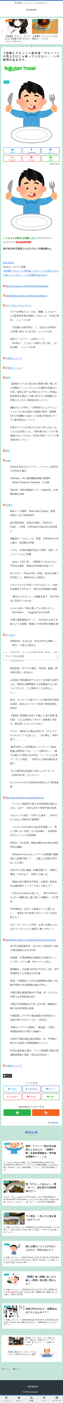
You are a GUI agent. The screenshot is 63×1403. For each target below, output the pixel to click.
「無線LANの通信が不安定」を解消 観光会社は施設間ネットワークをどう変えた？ (33, 883)
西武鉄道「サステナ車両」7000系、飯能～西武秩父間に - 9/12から (34, 670)
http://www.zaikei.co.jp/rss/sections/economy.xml (31, 940)
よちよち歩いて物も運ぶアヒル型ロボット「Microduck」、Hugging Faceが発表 (32, 610)
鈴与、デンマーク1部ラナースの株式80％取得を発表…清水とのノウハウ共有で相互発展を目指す (34, 704)
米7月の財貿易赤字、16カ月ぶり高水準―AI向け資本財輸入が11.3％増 (34, 948)
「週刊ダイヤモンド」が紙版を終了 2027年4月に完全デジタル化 (34, 598)
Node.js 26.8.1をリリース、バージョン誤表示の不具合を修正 (34, 468)
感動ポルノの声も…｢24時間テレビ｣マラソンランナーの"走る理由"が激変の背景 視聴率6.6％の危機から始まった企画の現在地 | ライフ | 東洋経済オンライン (33, 413)
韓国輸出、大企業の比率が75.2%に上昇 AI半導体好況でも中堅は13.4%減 (34, 971)
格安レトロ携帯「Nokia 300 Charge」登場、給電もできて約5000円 (33, 513)
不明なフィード (14, 358)
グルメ (8, 1076)
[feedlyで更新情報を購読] (17, 1112)
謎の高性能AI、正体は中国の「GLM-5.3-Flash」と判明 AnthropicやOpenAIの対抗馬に (33, 526)
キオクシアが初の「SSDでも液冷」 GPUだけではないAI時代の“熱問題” (34, 817)
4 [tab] (35, 46)
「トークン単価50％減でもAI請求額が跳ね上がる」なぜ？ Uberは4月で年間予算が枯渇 (33, 806)
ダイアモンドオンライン (18, 305)
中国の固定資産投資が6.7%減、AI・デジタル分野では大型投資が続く (33, 994)
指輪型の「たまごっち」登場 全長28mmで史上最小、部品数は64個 (34, 540)
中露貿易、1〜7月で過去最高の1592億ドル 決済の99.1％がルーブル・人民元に (34, 1017)
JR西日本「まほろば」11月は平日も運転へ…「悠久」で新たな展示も (34, 643)
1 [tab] (22, 46)
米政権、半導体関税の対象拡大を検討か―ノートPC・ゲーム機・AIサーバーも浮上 (33, 959)
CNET (9, 505)
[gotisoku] (31, 231)
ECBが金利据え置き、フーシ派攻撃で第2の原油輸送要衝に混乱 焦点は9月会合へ (34, 1052)
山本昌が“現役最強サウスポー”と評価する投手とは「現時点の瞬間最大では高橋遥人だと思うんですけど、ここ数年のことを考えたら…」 (34, 686)
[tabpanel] (18, 30)
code (8, 460)
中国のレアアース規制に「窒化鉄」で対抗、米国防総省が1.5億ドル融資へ (33, 1029)
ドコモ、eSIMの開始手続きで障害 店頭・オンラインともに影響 (34, 552)
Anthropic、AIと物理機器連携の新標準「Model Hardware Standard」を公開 (30, 480)
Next (60, 31)
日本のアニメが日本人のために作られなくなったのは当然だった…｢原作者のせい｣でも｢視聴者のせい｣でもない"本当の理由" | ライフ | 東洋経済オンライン (34, 433)
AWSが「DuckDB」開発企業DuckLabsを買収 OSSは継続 (35, 845)
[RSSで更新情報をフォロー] (45, 1112)
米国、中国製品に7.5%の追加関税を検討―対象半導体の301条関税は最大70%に (34, 983)
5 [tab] (40, 46)
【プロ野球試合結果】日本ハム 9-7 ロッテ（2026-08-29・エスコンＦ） (32, 773)
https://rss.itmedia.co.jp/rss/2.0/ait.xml (25, 798)
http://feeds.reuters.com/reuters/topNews (26, 296)
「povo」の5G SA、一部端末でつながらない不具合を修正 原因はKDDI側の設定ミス (33, 563)
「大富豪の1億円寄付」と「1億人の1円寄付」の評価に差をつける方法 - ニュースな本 (34, 329)
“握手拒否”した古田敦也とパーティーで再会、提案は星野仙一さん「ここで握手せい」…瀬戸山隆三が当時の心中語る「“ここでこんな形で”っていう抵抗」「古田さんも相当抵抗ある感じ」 (34, 755)
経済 (8, 377)
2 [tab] (27, 46)
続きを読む (9, 262)
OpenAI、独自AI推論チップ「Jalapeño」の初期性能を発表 (34, 492)
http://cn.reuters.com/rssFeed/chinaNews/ (27, 286)
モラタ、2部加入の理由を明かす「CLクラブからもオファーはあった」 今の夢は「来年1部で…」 (34, 735)
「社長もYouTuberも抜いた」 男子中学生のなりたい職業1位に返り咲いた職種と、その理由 (34, 897)
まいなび (10, 635)
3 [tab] (31, 46)
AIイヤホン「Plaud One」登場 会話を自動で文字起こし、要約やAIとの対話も (34, 575)
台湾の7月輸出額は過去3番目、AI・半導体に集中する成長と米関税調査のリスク (33, 1041)
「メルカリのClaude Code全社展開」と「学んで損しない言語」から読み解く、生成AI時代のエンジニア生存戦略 (33, 831)
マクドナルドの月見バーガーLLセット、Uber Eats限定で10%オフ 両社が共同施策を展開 (34, 587)
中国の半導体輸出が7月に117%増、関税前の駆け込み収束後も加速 (33, 1006)
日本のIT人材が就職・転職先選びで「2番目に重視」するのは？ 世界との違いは (34, 872)
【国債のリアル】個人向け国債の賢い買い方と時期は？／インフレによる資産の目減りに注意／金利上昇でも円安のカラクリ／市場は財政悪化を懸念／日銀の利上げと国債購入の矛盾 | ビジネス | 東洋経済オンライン (33, 391)
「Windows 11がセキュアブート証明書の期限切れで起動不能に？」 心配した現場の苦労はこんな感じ (34, 858)
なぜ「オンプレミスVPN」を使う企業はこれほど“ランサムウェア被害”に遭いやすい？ (33, 927)
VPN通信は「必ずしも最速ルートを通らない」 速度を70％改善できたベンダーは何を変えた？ (33, 913)
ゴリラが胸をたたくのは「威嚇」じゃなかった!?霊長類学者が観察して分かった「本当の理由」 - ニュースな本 (34, 315)
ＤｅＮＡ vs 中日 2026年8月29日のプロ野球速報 (34, 784)
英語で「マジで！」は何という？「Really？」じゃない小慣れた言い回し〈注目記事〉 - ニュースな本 (33, 343)
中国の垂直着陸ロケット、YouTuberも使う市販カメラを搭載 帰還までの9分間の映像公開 (34, 622)
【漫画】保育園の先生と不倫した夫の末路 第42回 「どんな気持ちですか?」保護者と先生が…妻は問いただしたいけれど (34, 719)
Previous (2, 31)
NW (8, 451)
